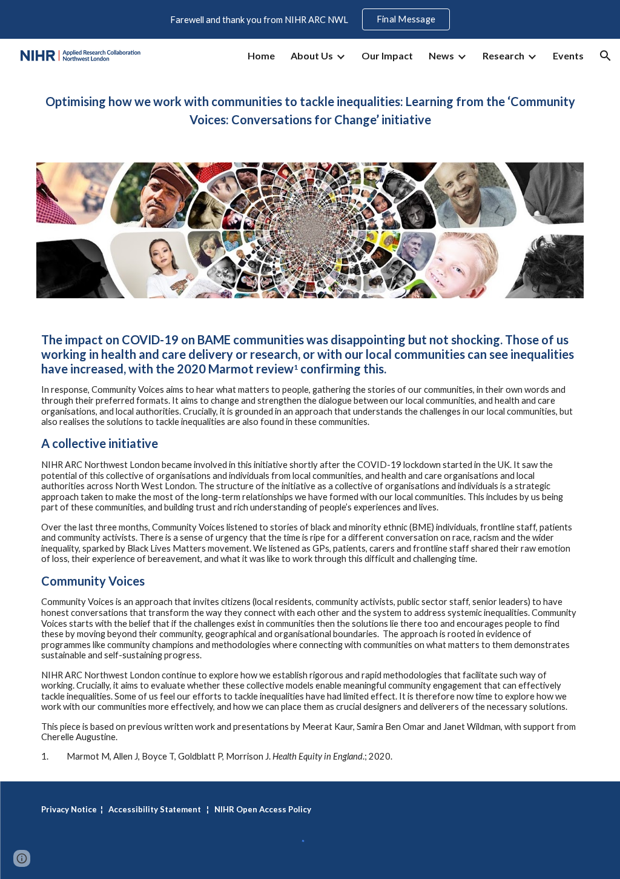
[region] (310, 19)
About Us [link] (312, 55)
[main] (310, 110)
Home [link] (261, 55)
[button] (605, 55)
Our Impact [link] (387, 55)
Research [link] (503, 55)
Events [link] (568, 55)
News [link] (441, 55)
